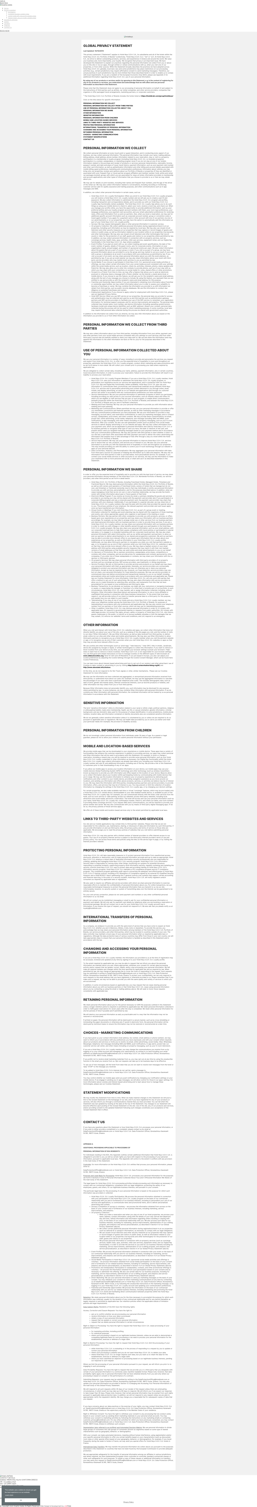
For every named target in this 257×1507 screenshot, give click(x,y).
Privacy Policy (128, 1502)
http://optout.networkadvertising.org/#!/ (144, 665)
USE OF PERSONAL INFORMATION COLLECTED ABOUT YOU (107, 108)
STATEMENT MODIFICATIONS (95, 137)
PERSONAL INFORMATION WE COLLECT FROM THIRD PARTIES (108, 106)
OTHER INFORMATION (92, 113)
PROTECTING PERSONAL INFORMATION (99, 125)
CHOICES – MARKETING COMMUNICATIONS (100, 135)
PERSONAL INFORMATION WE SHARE (98, 110)
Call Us (2, 1)
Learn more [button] (9, 1495)
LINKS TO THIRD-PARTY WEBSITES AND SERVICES (103, 123)
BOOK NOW (4, 31)
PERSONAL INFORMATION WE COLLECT (99, 103)
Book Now (4, 3)
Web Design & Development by (55, 1506)
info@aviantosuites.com (14, 1485)
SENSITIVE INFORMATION (93, 115)
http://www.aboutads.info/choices (96, 667)
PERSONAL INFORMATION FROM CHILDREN (100, 118)
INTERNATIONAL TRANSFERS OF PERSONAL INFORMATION (106, 127)
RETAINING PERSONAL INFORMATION (98, 132)
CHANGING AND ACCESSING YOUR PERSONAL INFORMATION (107, 130)
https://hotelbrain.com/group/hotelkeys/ (157, 96)
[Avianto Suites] (6, 5)
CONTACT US (88, 139)
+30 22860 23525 (9, 1482)
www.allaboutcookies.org (93, 656)
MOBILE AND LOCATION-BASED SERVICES (100, 120)
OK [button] (21, 1500)
